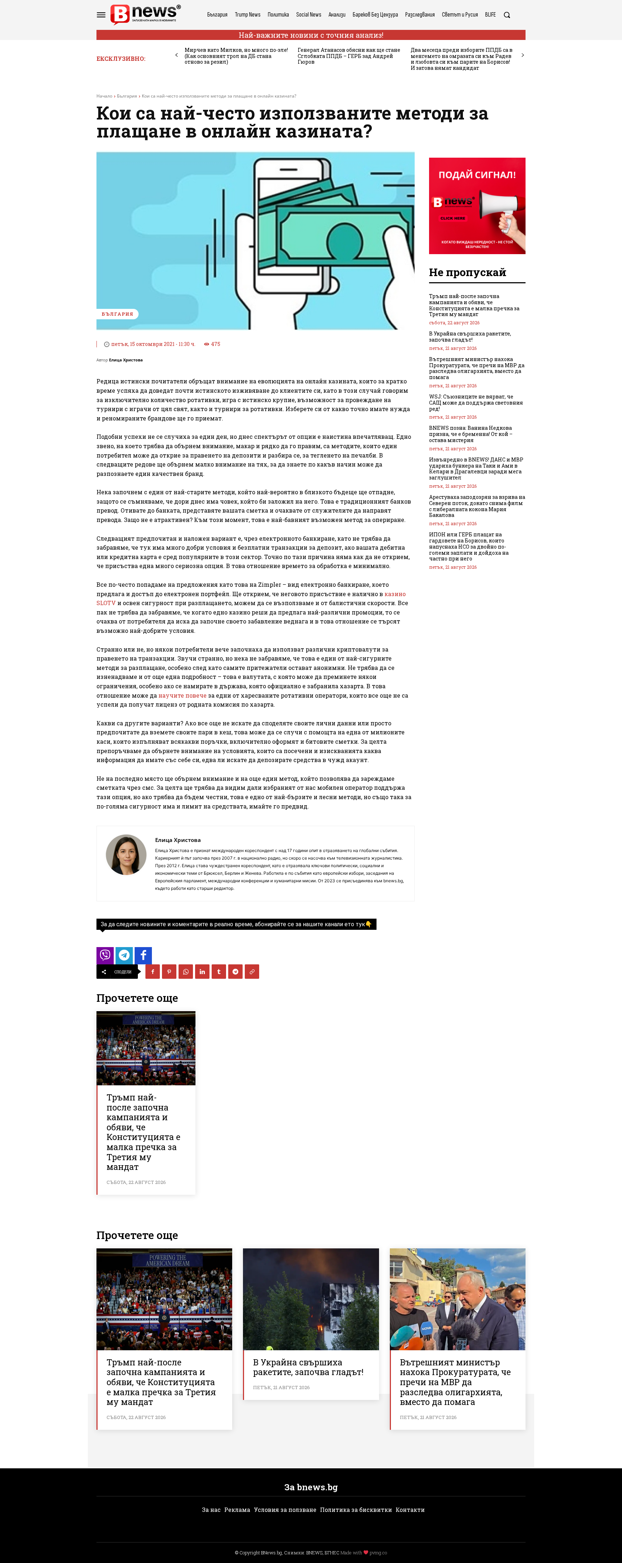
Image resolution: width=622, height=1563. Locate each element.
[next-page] (522, 55)
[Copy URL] (252, 971)
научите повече (182, 695)
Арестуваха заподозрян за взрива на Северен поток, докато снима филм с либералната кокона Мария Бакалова (477, 506)
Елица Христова (126, 359)
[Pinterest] (169, 971)
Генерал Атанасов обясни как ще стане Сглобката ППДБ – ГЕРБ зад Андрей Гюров (349, 56)
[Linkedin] (202, 971)
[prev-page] (176, 55)
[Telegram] (235, 971)
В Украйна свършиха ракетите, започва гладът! (470, 336)
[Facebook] (152, 971)
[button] (507, 15)
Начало (104, 96)
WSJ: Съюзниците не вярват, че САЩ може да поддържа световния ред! (476, 402)
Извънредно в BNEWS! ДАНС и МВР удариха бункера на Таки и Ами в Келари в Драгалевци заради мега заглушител (476, 468)
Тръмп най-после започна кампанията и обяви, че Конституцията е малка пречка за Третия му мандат (143, 1132)
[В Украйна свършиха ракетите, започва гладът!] (311, 1299)
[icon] (105, 958)
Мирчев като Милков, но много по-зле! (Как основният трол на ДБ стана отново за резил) (236, 56)
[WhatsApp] (186, 971)
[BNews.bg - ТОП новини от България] (145, 15)
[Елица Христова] (126, 863)
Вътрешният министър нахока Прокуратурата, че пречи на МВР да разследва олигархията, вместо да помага (476, 368)
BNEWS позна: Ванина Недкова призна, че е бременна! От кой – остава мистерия (471, 433)
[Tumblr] (219, 971)
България (127, 96)
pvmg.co (378, 1552)
